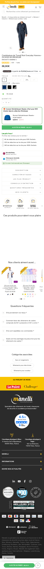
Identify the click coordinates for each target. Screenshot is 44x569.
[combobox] (22, 12)
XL (21, 80)
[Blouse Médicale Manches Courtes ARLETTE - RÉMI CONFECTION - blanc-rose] (21, 296)
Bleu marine (4, 87)
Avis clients (22, 192)
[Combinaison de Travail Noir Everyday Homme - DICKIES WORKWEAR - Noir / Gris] (14, 254)
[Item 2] (21, 298)
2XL (27, 80)
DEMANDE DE (21, 6)
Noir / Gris (14, 87)
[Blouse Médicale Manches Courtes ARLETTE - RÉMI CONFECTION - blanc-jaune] (13, 296)
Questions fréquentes (22, 188)
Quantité (7, 98)
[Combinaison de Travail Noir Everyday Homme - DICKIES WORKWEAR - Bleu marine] (9, 254)
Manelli (4, 17)
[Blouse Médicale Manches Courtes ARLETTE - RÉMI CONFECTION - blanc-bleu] (16, 296)
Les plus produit (22, 179)
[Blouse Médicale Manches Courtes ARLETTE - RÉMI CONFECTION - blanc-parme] (18, 296)
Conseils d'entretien (22, 183)
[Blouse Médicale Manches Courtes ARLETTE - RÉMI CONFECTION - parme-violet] (18, 294)
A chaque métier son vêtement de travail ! (19, 17)
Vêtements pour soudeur (22, 370)
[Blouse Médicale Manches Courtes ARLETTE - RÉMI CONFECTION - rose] (21, 294)
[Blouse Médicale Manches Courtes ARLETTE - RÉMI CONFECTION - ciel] (16, 294)
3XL (34, 80)
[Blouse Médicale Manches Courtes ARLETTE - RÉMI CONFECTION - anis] (11, 294)
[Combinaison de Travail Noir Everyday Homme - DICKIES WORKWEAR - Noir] (11, 254)
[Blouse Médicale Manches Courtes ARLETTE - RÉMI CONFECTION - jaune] (13, 294)
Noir (9, 87)
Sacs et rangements (22, 360)
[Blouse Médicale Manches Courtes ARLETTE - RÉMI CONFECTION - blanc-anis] (23, 294)
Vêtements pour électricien (22, 365)
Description (22, 170)
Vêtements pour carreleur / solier (18, 18)
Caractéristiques (22, 174)
